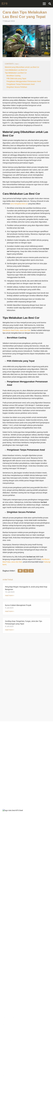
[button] (50, 3)
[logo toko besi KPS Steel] (4, 3)
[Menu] (44, 4)
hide (16, 64)
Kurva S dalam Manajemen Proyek (18, 605)
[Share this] (20, 571)
